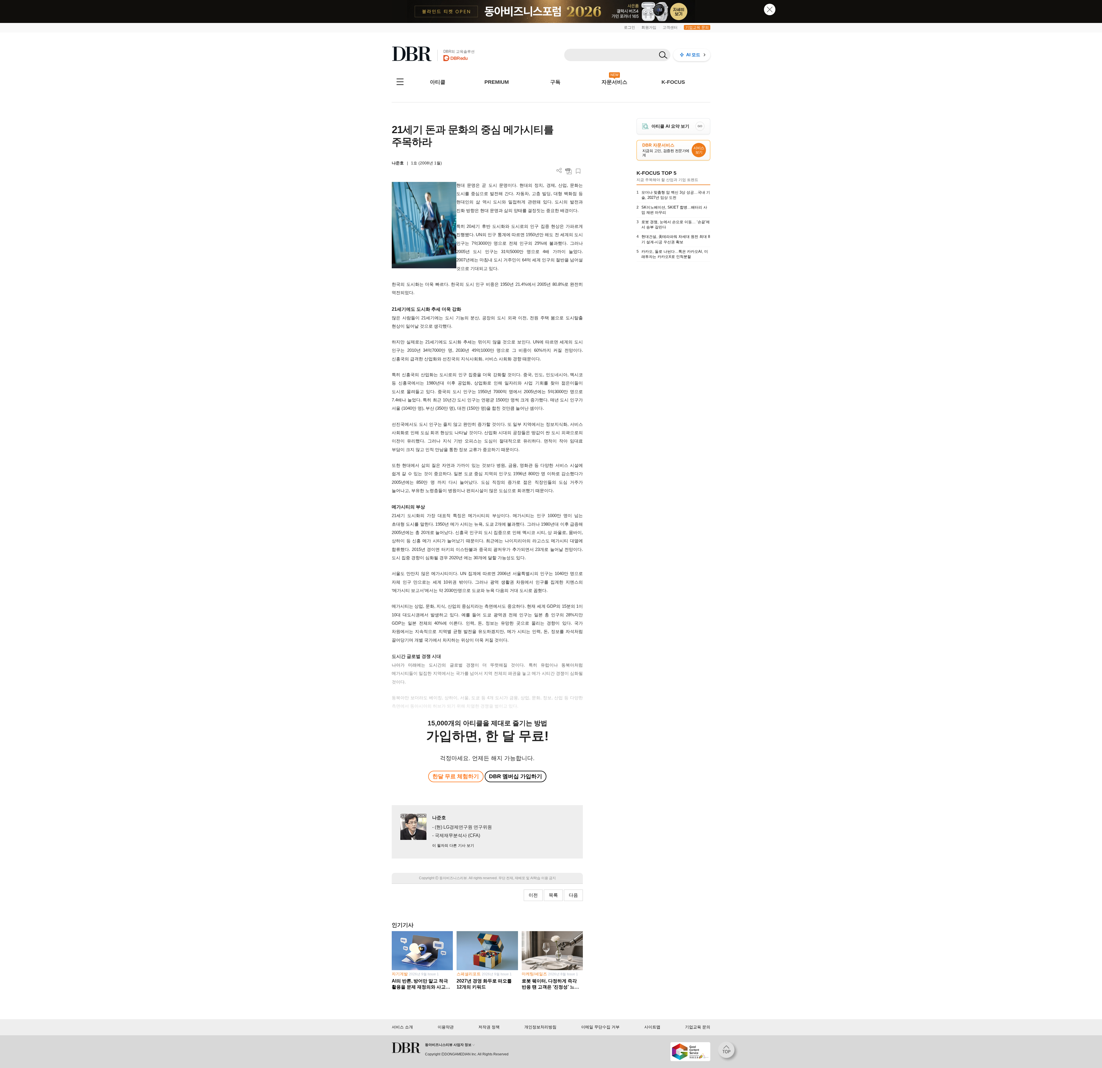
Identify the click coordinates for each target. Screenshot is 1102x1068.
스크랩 (578, 171)
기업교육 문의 (697, 27)
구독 (555, 82)
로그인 (629, 27)
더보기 (559, 170)
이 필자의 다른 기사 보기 (453, 845)
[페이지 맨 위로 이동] (728, 1051)
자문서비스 (614, 82)
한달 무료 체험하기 (455, 776)
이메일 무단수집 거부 (600, 1027)
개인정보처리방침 (540, 1027)
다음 (573, 895)
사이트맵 (652, 1027)
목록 (553, 895)
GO (700, 126)
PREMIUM (496, 82)
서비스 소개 (402, 1027)
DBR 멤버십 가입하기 (515, 776)
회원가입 (648, 27)
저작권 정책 (489, 1027)
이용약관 (446, 1027)
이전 (533, 895)
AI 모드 (693, 54)
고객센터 (670, 27)
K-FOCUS (673, 82)
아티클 (437, 82)
